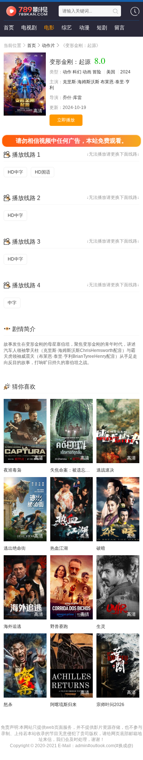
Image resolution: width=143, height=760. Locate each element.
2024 (125, 71)
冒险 (96, 71)
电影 (49, 27)
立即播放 (66, 120)
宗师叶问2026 (110, 704)
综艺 (67, 27)
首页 (9, 27)
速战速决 (105, 470)
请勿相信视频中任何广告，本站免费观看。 (71, 141)
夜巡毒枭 (12, 470)
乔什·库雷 (72, 97)
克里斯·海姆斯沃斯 (81, 81)
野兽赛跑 (59, 626)
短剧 (102, 27)
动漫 (84, 27)
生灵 (100, 626)
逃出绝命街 (15, 548)
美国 (110, 71)
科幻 (77, 71)
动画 (86, 71)
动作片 (48, 45)
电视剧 (29, 27)
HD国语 (42, 172)
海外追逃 (12, 626)
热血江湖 (59, 548)
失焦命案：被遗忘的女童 (74, 470)
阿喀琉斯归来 (63, 704)
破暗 (100, 548)
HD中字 (15, 172)
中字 (12, 302)
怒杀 (8, 704)
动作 (67, 71)
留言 (119, 27)
